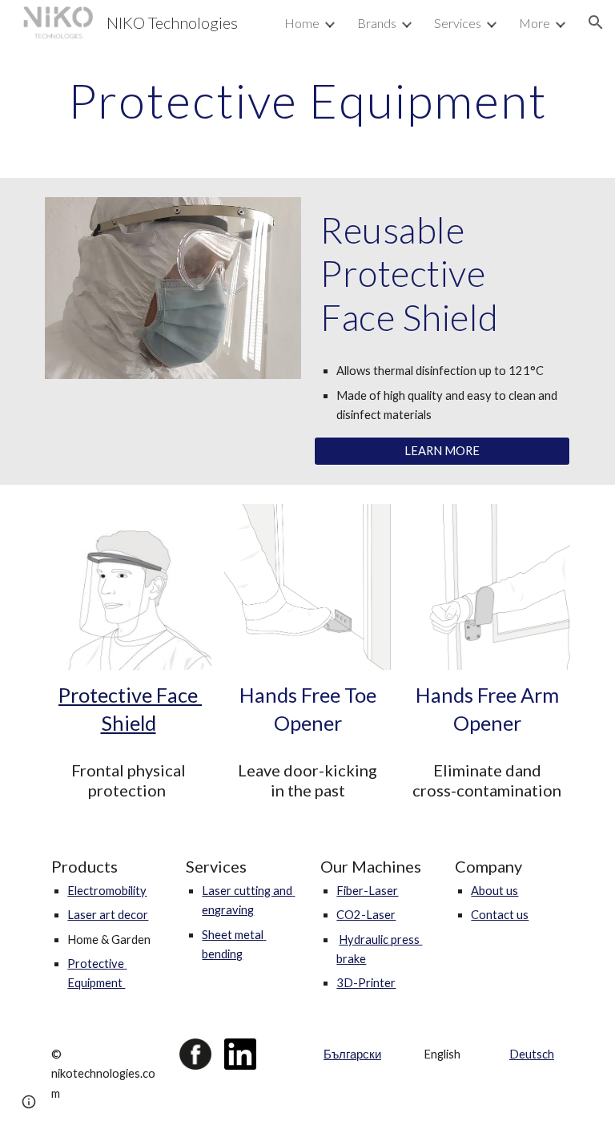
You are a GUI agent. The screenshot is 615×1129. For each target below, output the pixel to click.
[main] (307, 100)
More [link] (534, 22)
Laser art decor (107, 914)
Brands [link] (376, 22)
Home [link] (302, 22)
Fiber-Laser (367, 890)
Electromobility (107, 890)
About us (494, 890)
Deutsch (531, 1054)
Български (352, 1054)
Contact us (500, 914)
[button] (596, 22)
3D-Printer (366, 983)
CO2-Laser (366, 914)
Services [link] (457, 22)
